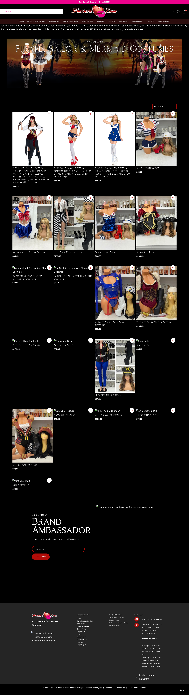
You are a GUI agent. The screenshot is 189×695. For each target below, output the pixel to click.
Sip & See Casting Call (36, 21)
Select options (50, 180)
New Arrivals (54, 21)
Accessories (137, 21)
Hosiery (111, 21)
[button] (49, 114)
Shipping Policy (114, 625)
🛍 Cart (182, 690)
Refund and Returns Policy (118, 623)
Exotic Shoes (87, 21)
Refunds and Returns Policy (116, 688)
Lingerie (100, 21)
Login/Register (164, 21)
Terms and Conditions (116, 617)
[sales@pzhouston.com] (136, 619)
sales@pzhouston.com (152, 619)
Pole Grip (150, 21)
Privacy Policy (114, 620)
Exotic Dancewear (70, 21)
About (21, 21)
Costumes (123, 21)
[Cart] (184, 12)
